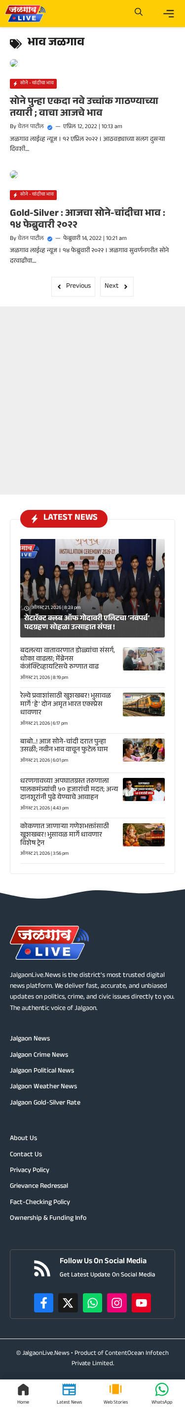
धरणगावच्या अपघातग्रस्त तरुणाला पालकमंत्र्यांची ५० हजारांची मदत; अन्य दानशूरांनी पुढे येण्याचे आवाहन (69, 790)
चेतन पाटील (31, 127)
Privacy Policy (29, 1171)
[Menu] (168, 13)
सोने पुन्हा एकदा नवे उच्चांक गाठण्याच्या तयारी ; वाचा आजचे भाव (84, 108)
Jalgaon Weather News (43, 1087)
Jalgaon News (30, 1039)
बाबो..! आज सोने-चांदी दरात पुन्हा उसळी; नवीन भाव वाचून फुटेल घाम (64, 747)
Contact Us (26, 1155)
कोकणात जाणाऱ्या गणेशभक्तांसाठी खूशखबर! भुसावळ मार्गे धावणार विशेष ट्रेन (64, 835)
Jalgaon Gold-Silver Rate (45, 1103)
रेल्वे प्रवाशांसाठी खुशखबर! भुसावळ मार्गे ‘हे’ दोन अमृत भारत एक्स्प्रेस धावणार (65, 705)
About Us (23, 1139)
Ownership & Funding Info (48, 1218)
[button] (138, 13)
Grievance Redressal (39, 1186)
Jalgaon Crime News (39, 1055)
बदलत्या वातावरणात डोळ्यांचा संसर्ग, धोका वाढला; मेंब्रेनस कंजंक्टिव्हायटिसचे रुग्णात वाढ (67, 659)
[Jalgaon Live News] (25, 13)
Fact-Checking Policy (40, 1203)
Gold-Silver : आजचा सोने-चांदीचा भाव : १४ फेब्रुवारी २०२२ (87, 220)
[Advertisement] (92, 398)
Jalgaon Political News (42, 1071)
